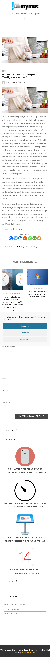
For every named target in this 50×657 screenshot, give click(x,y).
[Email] (34, 238)
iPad (10, 294)
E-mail (5, 390)
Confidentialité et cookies (15, 605)
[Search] (25, 19)
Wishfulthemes (28, 652)
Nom (5, 378)
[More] (39, 238)
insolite (7, 246)
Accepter (25, 326)
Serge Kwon (10, 82)
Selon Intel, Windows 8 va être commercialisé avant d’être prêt (37, 294)
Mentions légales (11, 609)
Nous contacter (11, 614)
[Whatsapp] (30, 238)
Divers (4, 71)
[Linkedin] (20, 238)
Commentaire (9, 346)
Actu (35, 288)
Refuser (25, 333)
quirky (17, 246)
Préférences (25, 339)
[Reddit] (25, 238)
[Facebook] (11, 238)
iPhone (15, 294)
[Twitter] (15, 238)
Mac (21, 294)
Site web (6, 402)
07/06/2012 (20, 82)
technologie (30, 246)
